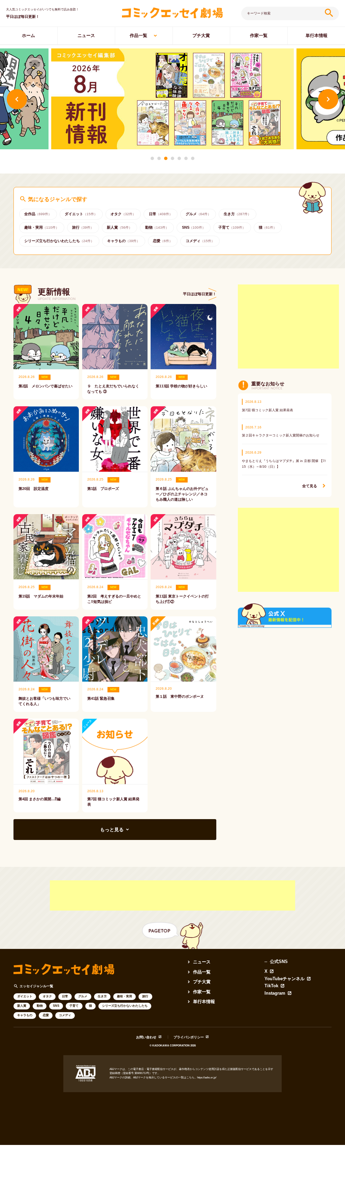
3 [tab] (165, 158)
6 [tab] (186, 158)
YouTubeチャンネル (284, 979)
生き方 (102, 996)
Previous (17, 99)
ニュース (86, 35)
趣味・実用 (124, 996)
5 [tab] (179, 158)
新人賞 (21, 1005)
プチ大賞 (201, 35)
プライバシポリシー (189, 1037)
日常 (65, 996)
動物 (40, 1005)
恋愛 (46, 1015)
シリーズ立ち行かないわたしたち (125, 1005)
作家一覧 (259, 35)
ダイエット (24, 996)
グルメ (82, 996)
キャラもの (24, 1015)
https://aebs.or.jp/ (206, 1077)
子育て (74, 1005)
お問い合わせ (146, 1037)
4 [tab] (172, 158)
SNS (56, 1005)
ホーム (28, 35)
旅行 (145, 996)
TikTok (271, 986)
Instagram (274, 993)
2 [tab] (159, 158)
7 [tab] (192, 158)
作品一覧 (138, 35)
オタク (47, 996)
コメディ (65, 1015)
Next (328, 99)
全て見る (309, 486)
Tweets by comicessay (251, 625)
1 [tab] (152, 158)
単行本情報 (316, 35)
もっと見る (112, 829)
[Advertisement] (288, 326)
